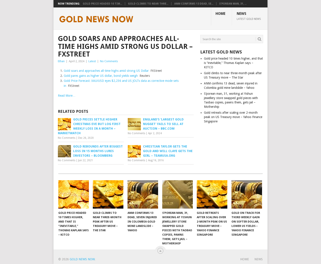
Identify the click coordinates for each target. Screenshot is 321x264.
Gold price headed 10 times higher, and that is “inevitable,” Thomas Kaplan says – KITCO (233, 63)
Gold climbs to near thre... (148, 3)
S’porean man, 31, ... (233, 3)
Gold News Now (82, 259)
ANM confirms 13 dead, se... (193, 3)
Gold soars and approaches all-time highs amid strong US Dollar (106, 70)
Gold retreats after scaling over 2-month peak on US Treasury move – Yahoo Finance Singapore (233, 117)
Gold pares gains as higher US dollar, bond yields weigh (101, 75)
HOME (220, 14)
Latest (92, 61)
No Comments (109, 61)
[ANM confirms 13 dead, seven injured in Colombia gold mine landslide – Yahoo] (143, 194)
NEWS (249, 16)
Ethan (61, 61)
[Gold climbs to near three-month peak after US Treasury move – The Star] (108, 194)
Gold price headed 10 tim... (102, 3)
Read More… (67, 95)
